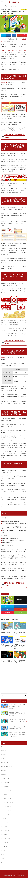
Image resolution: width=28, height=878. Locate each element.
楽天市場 (3, 82)
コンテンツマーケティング (7, 802)
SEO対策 (3, 754)
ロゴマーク (4, 846)
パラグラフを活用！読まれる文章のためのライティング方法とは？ (17, 721)
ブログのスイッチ (13, 875)
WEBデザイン (4, 762)
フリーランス (4, 822)
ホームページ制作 (5, 838)
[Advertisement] (12, 680)
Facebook (3, 750)
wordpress (3, 774)
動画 (2, 854)
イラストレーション (6, 790)
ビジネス (3, 818)
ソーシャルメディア (6, 810)
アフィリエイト (5, 786)
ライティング (4, 842)
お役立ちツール (5, 778)
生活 (2, 858)
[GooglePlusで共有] (19, 35)
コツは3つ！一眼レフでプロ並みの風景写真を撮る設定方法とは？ (17, 714)
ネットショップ (5, 593)
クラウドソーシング (6, 798)
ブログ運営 (4, 834)
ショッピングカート (6, 806)
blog (2, 746)
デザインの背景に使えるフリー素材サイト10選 (17, 727)
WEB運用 (3, 770)
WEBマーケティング (6, 766)
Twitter (3, 758)
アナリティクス (5, 782)
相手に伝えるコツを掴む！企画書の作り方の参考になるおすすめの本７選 (17, 734)
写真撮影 (3, 850)
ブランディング (5, 830)
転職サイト (4, 862)
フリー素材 (4, 826)
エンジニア (4, 794)
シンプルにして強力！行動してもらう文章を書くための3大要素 (17, 706)
